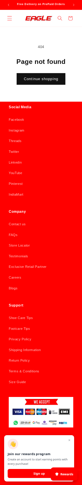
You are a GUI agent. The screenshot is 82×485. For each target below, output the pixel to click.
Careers (15, 277)
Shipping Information (25, 350)
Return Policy (19, 360)
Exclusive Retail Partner (28, 267)
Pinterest (16, 184)
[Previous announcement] (8, 5)
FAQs (13, 235)
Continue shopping (41, 79)
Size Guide (17, 382)
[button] (9, 18)
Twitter (14, 151)
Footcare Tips (19, 328)
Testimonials (18, 256)
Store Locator (19, 245)
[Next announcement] (74, 5)
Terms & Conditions (24, 371)
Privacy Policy (20, 339)
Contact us (17, 224)
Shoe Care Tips (21, 318)
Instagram (16, 130)
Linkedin (15, 162)
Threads (15, 141)
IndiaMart (16, 194)
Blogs (13, 288)
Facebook (16, 119)
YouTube (15, 173)
